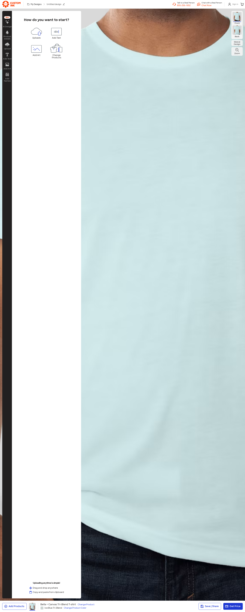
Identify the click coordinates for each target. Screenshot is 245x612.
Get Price (235, 606)
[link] (11, 4)
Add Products (16, 606)
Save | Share (212, 606)
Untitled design (54, 4)
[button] (211, 5)
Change (86, 604)
